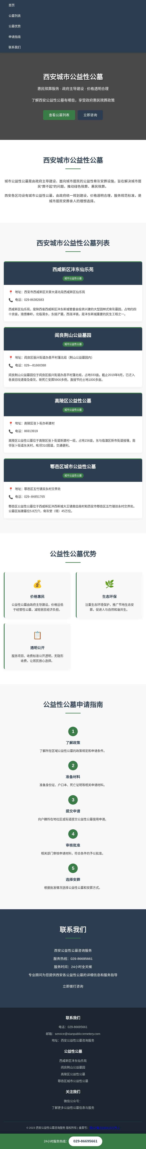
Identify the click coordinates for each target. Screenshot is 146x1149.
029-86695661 (85, 1141)
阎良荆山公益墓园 (73, 1067)
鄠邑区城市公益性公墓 (73, 1081)
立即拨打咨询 (73, 986)
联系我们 (15, 47)
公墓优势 (15, 26)
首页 (12, 5)
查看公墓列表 (59, 115)
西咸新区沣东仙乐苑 (73, 1060)
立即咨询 (90, 115)
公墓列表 (15, 15)
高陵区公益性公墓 (73, 1074)
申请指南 (15, 36)
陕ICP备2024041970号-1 (105, 1127)
